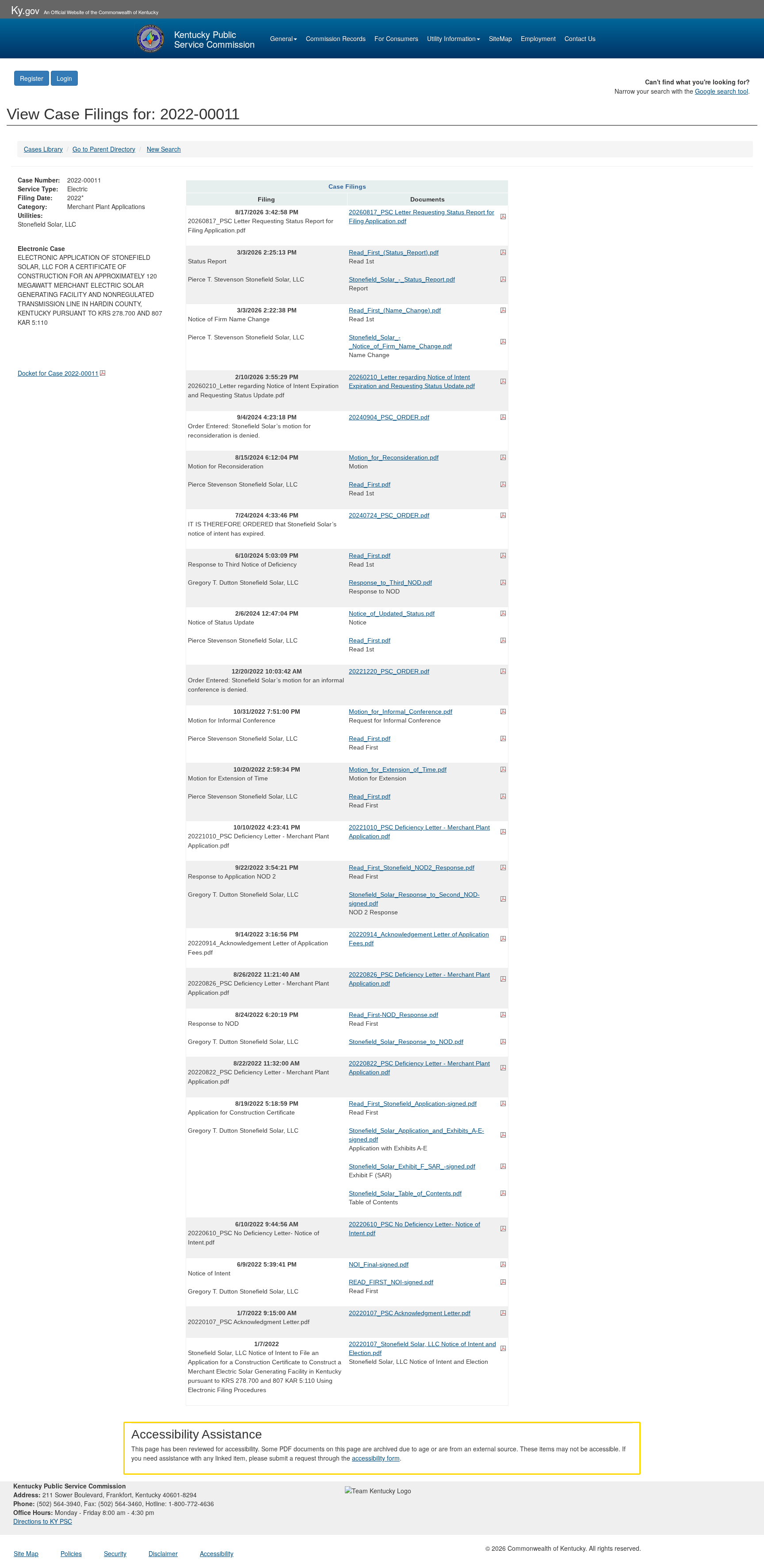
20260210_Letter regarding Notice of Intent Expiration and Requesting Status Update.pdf (412, 381)
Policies (71, 1553)
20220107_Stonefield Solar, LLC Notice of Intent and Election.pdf (422, 1348)
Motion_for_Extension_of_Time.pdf (398, 769)
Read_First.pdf (369, 484)
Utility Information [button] (451, 38)
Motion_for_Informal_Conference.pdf (400, 711)
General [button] (281, 38)
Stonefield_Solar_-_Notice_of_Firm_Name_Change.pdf (400, 342)
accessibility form (376, 1458)
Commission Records (336, 38)
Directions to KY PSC (42, 1521)
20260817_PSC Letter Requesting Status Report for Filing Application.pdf (421, 217)
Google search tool (721, 91)
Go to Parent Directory (104, 149)
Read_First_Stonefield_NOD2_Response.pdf (411, 867)
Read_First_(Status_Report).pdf (394, 252)
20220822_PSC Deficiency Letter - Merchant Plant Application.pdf (419, 1068)
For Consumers (396, 38)
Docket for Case (58, 373)
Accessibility (216, 1553)
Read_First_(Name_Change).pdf (395, 310)
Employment (538, 38)
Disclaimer (163, 1553)
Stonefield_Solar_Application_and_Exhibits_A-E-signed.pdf (416, 1135)
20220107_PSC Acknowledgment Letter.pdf (409, 1313)
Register (31, 78)
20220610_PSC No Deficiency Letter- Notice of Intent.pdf (414, 1229)
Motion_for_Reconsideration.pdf (394, 457)
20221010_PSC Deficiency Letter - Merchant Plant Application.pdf (419, 832)
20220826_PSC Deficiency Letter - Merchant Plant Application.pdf (419, 979)
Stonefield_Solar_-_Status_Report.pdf (402, 279)
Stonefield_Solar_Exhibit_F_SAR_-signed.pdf (412, 1166)
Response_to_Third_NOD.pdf (390, 582)
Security (115, 1553)
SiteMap (500, 38)
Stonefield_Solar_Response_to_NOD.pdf (406, 1041)
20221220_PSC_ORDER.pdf (389, 671)
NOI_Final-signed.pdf (379, 1264)
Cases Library (43, 149)
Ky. (25, 9)
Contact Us (580, 38)
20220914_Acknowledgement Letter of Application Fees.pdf (419, 939)
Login (64, 78)
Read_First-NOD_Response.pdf (393, 1014)
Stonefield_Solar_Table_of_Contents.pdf (405, 1193)
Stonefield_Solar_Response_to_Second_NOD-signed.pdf (414, 899)
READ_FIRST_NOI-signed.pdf (391, 1282)
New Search (164, 149)
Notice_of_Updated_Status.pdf (392, 613)
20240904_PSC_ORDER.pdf (389, 417)
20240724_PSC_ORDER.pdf (389, 515)
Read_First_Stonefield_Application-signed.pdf (413, 1103)
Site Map (26, 1553)
